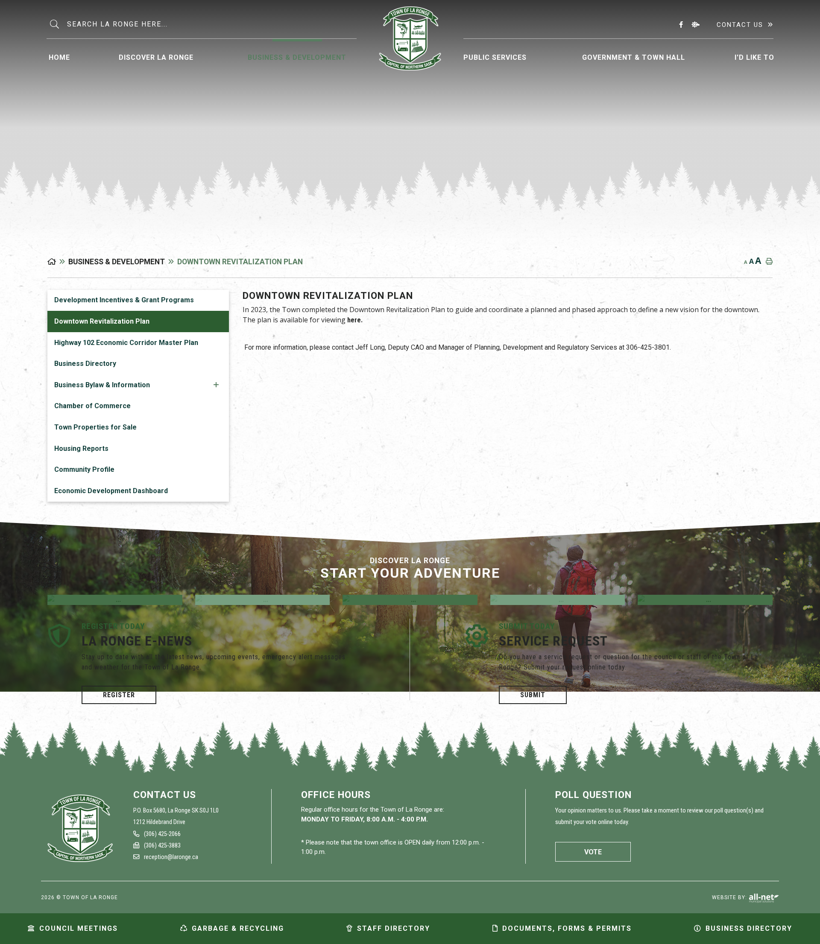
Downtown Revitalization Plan (240, 261)
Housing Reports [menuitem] (81, 448)
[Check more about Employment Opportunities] (114, 600)
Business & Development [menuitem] (297, 57)
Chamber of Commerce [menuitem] (92, 406)
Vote (593, 852)
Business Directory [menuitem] (85, 363)
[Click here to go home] (57, 261)
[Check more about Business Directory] (557, 600)
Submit (532, 695)
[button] (216, 384)
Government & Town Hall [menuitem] (633, 57)
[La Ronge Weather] (697, 24)
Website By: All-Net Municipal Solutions (764, 898)
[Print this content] (767, 261)
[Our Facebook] (682, 24)
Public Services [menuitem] (495, 57)
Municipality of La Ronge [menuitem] (410, 38)
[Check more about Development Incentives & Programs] (410, 600)
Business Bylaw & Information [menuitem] (102, 385)
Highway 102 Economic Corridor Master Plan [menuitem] (126, 343)
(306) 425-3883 (162, 845)
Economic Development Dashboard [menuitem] (111, 491)
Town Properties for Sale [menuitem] (95, 427)
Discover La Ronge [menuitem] (156, 57)
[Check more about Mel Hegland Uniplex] (262, 600)
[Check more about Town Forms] (705, 600)
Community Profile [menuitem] (84, 469)
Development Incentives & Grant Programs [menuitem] (124, 300)
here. (355, 320)
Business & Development (116, 261)
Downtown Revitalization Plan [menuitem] (101, 321)
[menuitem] (59, 56)
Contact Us (740, 25)
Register (119, 695)
